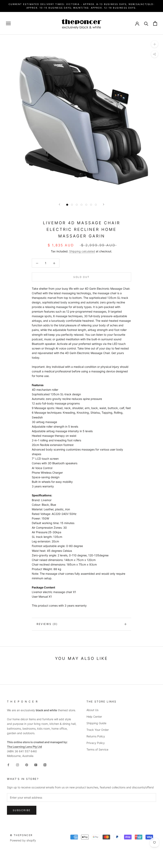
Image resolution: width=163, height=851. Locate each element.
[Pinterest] (26, 764)
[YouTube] (35, 764)
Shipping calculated (82, 251)
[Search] (146, 23)
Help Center (94, 716)
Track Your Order (97, 729)
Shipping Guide (96, 723)
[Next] (103, 204)
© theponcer (21, 835)
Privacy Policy (95, 743)
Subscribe (22, 810)
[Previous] (59, 204)
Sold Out (81, 276)
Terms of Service (97, 749)
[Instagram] (17, 764)
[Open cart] (155, 23)
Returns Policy (95, 736)
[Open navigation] (8, 23)
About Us (92, 710)
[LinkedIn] (45, 764)
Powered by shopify (23, 840)
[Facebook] (8, 764)
